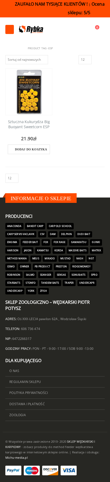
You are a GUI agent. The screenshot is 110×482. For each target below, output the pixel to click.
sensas (61, 274)
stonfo (31, 282)
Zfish (43, 291)
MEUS (35, 258)
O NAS (14, 371)
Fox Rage (60, 242)
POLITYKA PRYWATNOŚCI (28, 392)
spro (94, 274)
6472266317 (22, 338)
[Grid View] (96, 59)
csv (42, 234)
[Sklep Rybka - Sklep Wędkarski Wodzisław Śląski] (30, 29)
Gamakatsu (79, 242)
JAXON (28, 250)
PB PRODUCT (42, 266)
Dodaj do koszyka (31, 149)
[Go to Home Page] (7, 48)
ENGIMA (12, 242)
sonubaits (79, 274)
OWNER (24, 266)
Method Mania (17, 258)
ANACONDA (14, 226)
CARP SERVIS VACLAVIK (20, 234)
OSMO (11, 266)
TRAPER (69, 282)
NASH (79, 258)
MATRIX (96, 250)
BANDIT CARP (35, 226)
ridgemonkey (81, 266)
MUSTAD (65, 258)
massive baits (78, 250)
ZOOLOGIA (17, 415)
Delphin (66, 234)
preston (61, 266)
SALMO (30, 274)
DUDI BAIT (83, 234)
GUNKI (96, 242)
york (31, 291)
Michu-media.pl (16, 458)
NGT (91, 258)
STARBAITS (13, 282)
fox (46, 242)
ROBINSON (14, 274)
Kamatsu (43, 250)
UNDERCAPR (87, 282)
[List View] (102, 59)
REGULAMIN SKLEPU (25, 381)
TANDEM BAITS (50, 282)
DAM (53, 234)
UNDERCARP (14, 291)
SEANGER (45, 274)
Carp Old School (60, 226)
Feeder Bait (30, 242)
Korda (58, 250)
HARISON (12, 250)
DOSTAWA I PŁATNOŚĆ (27, 404)
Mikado (50, 258)
